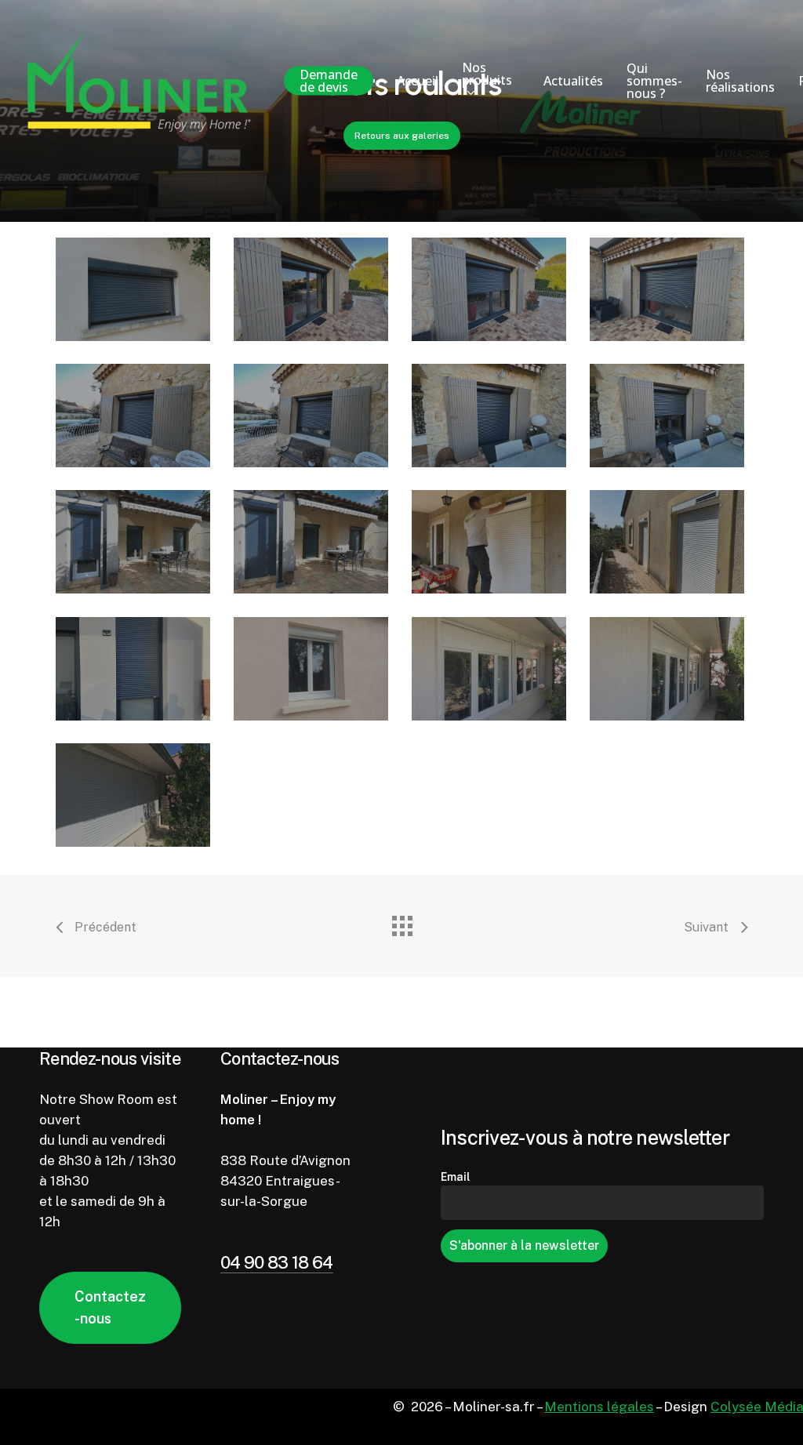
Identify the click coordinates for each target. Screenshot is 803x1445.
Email (456, 1177)
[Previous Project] (95, 929)
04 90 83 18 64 (276, 1262)
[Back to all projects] (401, 922)
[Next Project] (716, 929)
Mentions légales (599, 1406)
